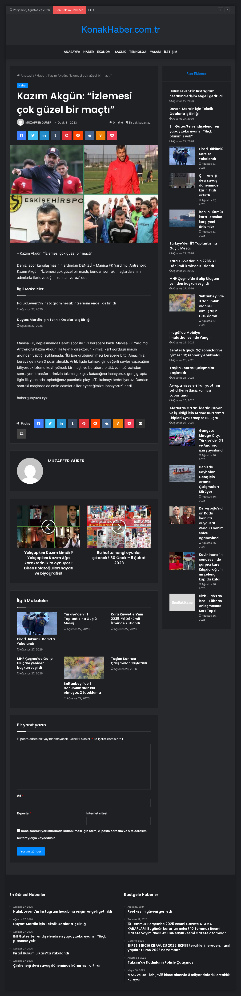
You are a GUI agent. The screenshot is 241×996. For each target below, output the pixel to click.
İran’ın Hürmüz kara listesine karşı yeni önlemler (211, 219)
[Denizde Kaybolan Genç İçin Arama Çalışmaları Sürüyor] (182, 473)
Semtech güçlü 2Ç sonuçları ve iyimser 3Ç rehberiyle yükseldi (195, 353)
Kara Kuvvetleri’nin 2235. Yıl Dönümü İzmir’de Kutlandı (127, 619)
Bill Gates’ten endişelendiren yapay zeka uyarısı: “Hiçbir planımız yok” (138, 10)
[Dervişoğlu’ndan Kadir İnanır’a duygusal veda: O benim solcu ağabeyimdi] (182, 515)
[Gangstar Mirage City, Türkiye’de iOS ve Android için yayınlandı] (182, 437)
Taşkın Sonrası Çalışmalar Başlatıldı (129, 660)
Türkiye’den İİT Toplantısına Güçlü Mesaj (80, 619)
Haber (88, 52)
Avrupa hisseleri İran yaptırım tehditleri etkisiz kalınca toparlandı (194, 390)
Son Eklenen (196, 73)
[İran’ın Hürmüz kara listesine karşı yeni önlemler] (182, 218)
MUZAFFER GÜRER (38, 122)
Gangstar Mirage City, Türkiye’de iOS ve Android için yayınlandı (211, 440)
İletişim (170, 52)
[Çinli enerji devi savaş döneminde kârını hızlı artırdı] (182, 180)
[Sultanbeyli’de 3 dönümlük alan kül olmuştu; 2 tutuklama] (84, 668)
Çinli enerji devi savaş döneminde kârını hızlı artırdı (209, 185)
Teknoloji (138, 52)
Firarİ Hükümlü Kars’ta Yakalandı (36, 641)
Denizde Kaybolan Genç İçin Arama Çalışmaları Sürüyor (209, 479)
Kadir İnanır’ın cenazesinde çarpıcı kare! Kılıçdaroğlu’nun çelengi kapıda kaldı (211, 567)
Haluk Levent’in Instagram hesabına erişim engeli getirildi (66, 303)
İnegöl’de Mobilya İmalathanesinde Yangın (190, 335)
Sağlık (120, 52)
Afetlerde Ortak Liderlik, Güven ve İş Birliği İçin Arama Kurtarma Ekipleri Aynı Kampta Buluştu (196, 413)
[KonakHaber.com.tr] (120, 29)
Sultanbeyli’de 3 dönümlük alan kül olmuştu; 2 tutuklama (82, 688)
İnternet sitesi (96, 813)
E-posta (24, 813)
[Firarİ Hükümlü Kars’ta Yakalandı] (37, 623)
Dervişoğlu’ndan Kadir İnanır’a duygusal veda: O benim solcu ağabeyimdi (211, 523)
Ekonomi (104, 52)
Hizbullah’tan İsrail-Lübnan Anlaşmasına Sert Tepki (210, 603)
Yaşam (155, 52)
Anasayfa (72, 52)
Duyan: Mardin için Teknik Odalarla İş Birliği (53, 319)
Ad (20, 796)
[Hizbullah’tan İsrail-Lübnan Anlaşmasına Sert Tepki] (182, 602)
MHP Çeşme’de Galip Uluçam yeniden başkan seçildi (35, 663)
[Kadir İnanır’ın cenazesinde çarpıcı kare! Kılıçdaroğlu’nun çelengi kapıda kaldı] (182, 561)
